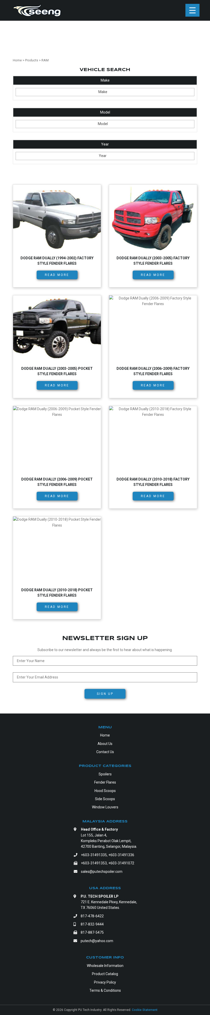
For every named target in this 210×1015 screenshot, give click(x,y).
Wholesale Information (105, 966)
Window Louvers (105, 807)
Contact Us (105, 752)
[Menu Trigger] (192, 10)
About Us (105, 744)
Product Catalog (105, 974)
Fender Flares (105, 782)
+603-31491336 (121, 855)
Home (105, 735)
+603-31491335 (94, 855)
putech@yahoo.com (97, 941)
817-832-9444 (92, 924)
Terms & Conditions (105, 990)
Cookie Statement (145, 1010)
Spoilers (105, 774)
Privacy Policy (105, 982)
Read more (57, 275)
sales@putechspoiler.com (101, 871)
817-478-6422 (92, 916)
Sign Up (105, 694)
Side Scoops (105, 799)
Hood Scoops (105, 791)
